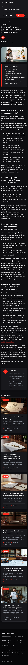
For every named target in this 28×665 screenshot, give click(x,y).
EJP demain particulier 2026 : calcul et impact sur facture (13, 569)
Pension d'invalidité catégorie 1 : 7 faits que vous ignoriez (13, 418)
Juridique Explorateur (7, 342)
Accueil (4, 9)
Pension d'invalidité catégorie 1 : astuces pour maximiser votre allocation (12, 456)
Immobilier (10, 12)
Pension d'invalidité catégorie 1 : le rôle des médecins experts (13, 494)
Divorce (4, 15)
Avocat (19, 9)
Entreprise (19, 12)
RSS (13, 645)
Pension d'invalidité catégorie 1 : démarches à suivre (13, 532)
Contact (20, 15)
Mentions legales (6, 645)
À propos (11, 15)
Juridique (12, 9)
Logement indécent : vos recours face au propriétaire (12, 607)
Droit (3, 12)
